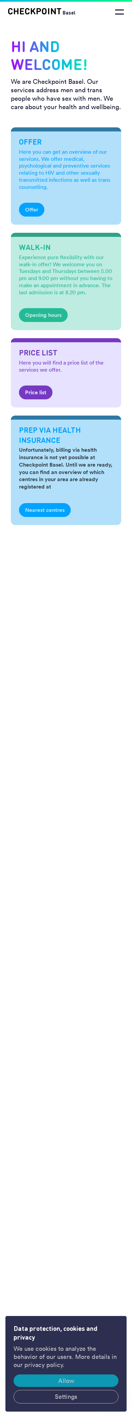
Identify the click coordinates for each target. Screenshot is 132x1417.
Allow (66, 1381)
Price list (35, 392)
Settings (66, 1396)
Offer (31, 209)
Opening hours (43, 315)
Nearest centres (45, 510)
